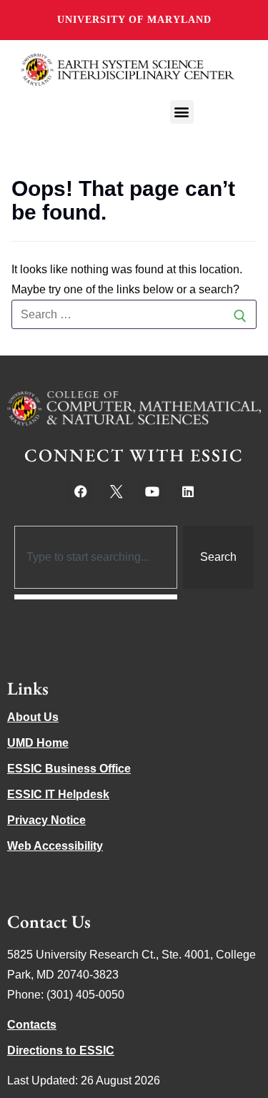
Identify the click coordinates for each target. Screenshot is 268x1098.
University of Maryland (134, 19)
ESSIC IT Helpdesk (58, 794)
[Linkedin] (188, 491)
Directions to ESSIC (60, 1050)
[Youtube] (152, 491)
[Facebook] (81, 491)
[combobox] (95, 557)
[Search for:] (134, 315)
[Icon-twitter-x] (116, 491)
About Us (33, 717)
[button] (182, 112)
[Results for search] (95, 596)
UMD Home (38, 743)
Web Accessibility (55, 846)
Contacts (31, 1025)
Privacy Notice (46, 820)
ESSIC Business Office (69, 769)
